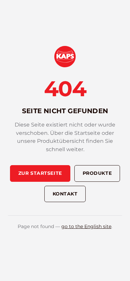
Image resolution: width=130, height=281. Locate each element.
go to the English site (86, 226)
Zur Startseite (40, 173)
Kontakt (65, 194)
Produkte (97, 173)
